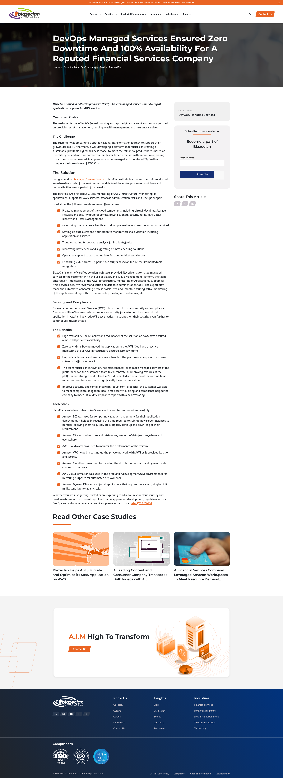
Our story (118, 704)
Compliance (180, 773)
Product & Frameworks (132, 14)
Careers (117, 716)
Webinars (159, 722)
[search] (250, 14)
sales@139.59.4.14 (141, 503)
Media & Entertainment (206, 716)
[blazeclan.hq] (79, 714)
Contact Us (119, 728)
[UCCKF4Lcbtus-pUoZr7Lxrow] (71, 714)
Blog (156, 704)
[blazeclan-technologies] (56, 714)
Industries (171, 14)
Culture (117, 710)
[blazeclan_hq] (86, 714)
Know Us (186, 14)
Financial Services (203, 704)
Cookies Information (200, 773)
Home (57, 67)
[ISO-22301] (61, 756)
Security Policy (223, 773)
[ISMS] (81, 756)
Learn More (186, 2)
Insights (155, 14)
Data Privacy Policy (159, 773)
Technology (200, 728)
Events (157, 716)
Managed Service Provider (89, 179)
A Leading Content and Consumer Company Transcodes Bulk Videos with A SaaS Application (140, 575)
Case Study (159, 710)
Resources (159, 728)
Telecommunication (204, 722)
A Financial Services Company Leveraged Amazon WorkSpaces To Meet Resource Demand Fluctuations (201, 575)
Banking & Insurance (205, 710)
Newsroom (119, 722)
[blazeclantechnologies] (63, 714)
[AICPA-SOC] (101, 756)
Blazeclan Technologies (66, 773)
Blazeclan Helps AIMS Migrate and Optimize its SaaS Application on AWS (81, 574)
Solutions (109, 14)
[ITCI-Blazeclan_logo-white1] (68, 698)
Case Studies (70, 67)
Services (94, 14)
